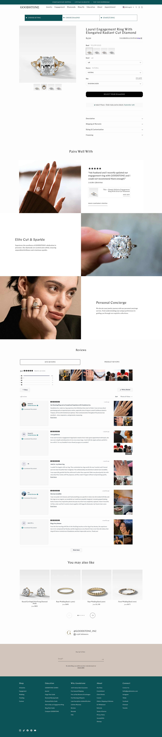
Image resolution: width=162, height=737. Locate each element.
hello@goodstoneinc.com (130, 691)
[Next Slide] (131, 375)
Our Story (99, 688)
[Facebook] (27, 730)
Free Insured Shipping (77, 691)
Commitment (101, 691)
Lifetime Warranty (76, 704)
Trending (21, 698)
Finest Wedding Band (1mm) (127, 602)
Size (87, 79)
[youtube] (35, 730)
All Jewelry (22, 688)
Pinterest (125, 704)
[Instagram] (20, 730)
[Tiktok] (24, 730)
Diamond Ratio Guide (51, 701)
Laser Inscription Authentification (80, 701)
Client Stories (101, 694)
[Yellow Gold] (89, 51)
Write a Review (127, 390)
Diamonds (71, 7)
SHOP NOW (126, 194)
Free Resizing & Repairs (78, 698)
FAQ (72, 715)
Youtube (125, 708)
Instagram (126, 694)
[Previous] (92, 615)
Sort (116, 396)
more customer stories (97, 203)
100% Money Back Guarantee (79, 688)
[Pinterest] (31, 730)
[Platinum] (111, 51)
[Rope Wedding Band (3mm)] (96, 585)
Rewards (73, 711)
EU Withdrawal (101, 704)
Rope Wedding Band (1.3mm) (65, 602)
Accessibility (100, 718)
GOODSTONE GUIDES (51, 688)
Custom (21, 701)
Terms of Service (101, 711)
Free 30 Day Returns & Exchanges (80, 694)
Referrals (99, 708)
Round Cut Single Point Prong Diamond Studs (34, 602)
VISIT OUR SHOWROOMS (101, 2)
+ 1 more (128, 453)
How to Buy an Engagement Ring (54, 704)
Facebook (125, 701)
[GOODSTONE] (29, 7)
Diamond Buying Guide (51, 698)
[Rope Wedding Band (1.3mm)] (65, 585)
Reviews (73, 708)
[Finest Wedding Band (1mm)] (127, 585)
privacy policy (81, 667)
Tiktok (124, 698)
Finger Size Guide (50, 694)
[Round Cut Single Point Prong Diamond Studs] (35, 585)
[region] (96, 375)
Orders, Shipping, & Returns (105, 701)
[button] (36, 376)
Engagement (22, 691)
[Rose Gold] (104, 51)
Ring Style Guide (50, 708)
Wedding (21, 694)
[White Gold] (96, 51)
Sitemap (99, 721)
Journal (47, 691)
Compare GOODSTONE (52, 711)
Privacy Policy (101, 715)
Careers (99, 698)
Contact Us (126, 688)
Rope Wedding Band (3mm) (96, 602)
